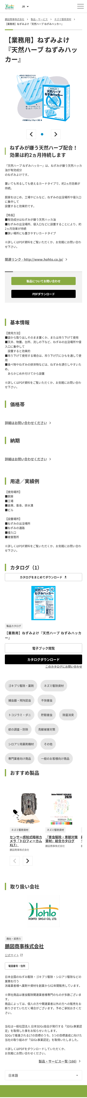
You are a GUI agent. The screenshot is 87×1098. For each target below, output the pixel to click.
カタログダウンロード (43, 659)
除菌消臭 (68, 715)
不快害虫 (46, 700)
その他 (48, 744)
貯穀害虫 (46, 715)
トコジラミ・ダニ (19, 715)
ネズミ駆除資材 (54, 686)
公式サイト (12, 955)
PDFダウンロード (43, 294)
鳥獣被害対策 (46, 729)
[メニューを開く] (80, 6)
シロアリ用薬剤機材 (21, 744)
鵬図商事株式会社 (24, 946)
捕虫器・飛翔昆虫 (19, 700)
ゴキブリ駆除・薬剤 (21, 686)
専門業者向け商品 (19, 758)
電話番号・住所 (16, 966)
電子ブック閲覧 (43, 648)
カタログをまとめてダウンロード (41, 577)
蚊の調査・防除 (18, 729)
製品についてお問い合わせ (43, 281)
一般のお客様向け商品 (55, 758)
